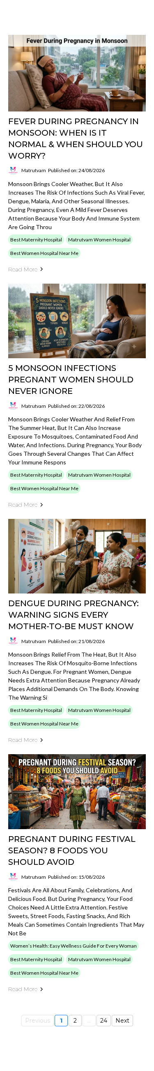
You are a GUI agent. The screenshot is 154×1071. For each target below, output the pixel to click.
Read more (22, 269)
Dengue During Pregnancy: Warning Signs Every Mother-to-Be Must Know (73, 614)
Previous (37, 1020)
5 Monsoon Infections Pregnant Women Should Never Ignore (70, 379)
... (89, 1020)
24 (103, 1020)
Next (122, 1020)
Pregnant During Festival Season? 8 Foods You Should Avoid (72, 850)
